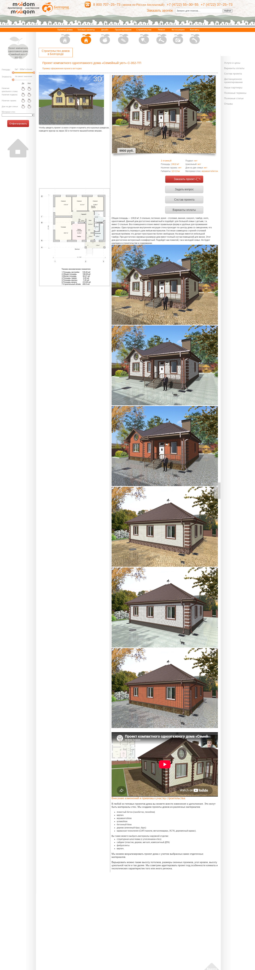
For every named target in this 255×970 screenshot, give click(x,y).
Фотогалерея (178, 30)
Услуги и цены (232, 62)
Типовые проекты (86, 30)
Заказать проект (184, 179)
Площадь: (6, 70)
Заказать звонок (160, 10)
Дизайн (104, 30)
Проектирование (123, 30)
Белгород (61, 7)
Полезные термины (235, 93)
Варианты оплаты (184, 209)
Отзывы (228, 103)
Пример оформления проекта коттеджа (62, 68)
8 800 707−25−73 (106, 4)
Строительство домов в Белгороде (56, 52)
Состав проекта (184, 199)
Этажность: (7, 77)
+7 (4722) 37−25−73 (216, 4)
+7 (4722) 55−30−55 (182, 4)
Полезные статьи (234, 98)
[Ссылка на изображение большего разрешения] (74, 237)
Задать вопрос (184, 189)
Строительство (143, 30)
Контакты (194, 30)
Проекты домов (65, 30)
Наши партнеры (233, 87)
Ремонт (161, 30)
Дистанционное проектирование (233, 81)
